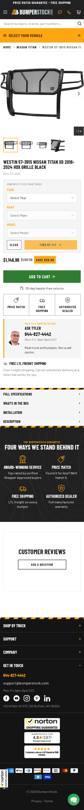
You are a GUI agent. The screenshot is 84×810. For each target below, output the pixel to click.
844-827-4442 (38, 334)
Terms (48, 801)
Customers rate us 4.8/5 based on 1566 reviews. (42, 753)
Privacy (36, 801)
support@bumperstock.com (26, 683)
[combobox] (37, 23)
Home (7, 47)
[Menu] (5, 12)
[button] (4, 779)
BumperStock (47, 791)
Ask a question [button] (42, 564)
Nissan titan (27, 47)
